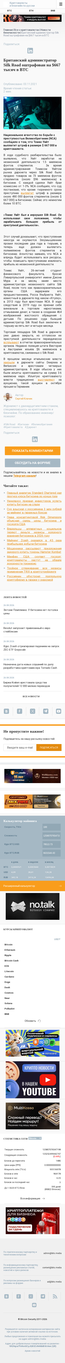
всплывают (11, 342)
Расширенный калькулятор (19, 886)
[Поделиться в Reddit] (46, 50)
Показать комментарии (32, 451)
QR (54, 1346)
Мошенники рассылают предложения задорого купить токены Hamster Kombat (34, 550)
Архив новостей (32, 1351)
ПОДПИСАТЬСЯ (49, 747)
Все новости (31, 696)
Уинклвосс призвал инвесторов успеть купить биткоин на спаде (34, 502)
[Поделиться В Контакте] (38, 50)
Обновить (30, 1020)
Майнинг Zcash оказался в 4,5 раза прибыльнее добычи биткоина (34, 542)
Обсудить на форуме (32, 463)
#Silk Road (9, 424)
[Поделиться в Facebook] (6, 50)
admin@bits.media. (37, 1339)
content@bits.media (52, 1267)
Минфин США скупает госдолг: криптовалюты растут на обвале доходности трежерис (34, 560)
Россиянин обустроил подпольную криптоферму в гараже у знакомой (34, 578)
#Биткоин (23, 424)
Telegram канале (24, 475)
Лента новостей (15, 597)
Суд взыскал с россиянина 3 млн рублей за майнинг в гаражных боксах (34, 510)
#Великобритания (41, 424)
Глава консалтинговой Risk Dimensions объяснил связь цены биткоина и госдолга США (34, 521)
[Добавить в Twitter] (14, 50)
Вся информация (30, 1198)
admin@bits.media (53, 1253)
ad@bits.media (54, 1282)
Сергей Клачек (23, 398)
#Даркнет (31, 427)
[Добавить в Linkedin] (30, 50)
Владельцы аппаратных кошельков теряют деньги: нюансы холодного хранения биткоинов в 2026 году (34, 532)
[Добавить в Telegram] (22, 50)
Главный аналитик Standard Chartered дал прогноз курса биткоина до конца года (34, 494)
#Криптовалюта (13, 427)
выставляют (46, 379)
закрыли (9, 362)
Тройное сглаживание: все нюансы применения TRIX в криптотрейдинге (34, 570)
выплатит (27, 193)
